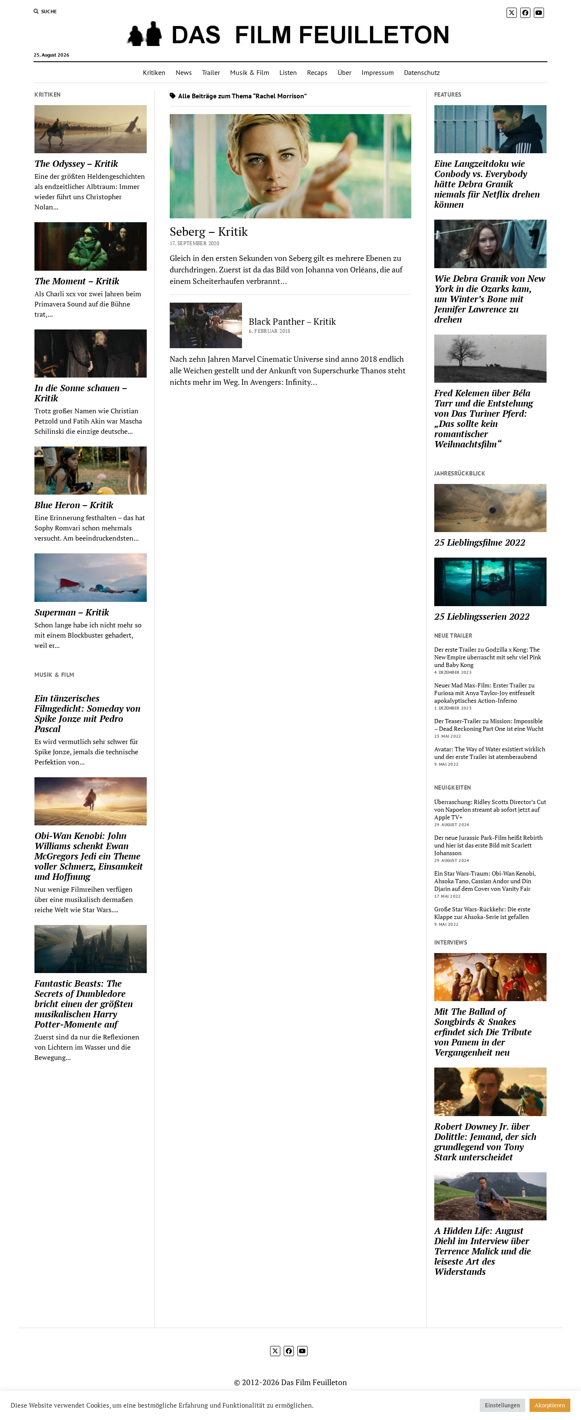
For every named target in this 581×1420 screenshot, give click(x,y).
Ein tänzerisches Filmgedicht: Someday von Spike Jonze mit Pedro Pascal (87, 713)
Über (344, 72)
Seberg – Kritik (209, 231)
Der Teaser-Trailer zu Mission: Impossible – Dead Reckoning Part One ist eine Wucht (489, 725)
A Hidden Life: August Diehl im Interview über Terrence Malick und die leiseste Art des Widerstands (482, 1251)
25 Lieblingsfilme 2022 (479, 542)
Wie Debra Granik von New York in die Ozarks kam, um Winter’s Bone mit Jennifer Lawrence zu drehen (489, 298)
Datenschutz (422, 72)
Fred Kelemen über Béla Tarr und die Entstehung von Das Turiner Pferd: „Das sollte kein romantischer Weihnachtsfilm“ (483, 418)
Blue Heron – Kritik (73, 505)
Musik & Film (249, 72)
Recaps (317, 72)
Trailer (211, 72)
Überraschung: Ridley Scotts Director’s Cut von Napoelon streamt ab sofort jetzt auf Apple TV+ (490, 809)
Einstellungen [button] (502, 1405)
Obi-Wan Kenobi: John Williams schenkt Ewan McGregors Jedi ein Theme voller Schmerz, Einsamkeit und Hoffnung (88, 856)
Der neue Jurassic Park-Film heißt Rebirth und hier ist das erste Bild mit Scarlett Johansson (488, 845)
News (184, 72)
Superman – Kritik (71, 612)
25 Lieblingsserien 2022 (482, 616)
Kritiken (154, 72)
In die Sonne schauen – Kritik (80, 393)
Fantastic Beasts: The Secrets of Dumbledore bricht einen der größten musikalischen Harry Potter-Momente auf (83, 1003)
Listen (288, 72)
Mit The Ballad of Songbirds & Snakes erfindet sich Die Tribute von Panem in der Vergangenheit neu (483, 1031)
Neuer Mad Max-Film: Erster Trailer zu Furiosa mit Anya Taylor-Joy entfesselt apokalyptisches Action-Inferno (484, 692)
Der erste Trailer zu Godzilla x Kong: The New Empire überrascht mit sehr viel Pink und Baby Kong (487, 657)
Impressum (378, 72)
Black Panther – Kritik (292, 321)
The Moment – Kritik (76, 281)
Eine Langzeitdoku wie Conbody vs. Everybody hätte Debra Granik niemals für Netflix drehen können (487, 183)
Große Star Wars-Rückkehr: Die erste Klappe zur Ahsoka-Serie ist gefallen (482, 913)
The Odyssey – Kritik (76, 163)
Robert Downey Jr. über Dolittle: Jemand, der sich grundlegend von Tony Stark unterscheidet (485, 1141)
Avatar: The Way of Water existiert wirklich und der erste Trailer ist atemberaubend (489, 753)
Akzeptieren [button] (550, 1405)
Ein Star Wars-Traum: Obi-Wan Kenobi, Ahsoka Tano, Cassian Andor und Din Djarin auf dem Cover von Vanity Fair (484, 881)
